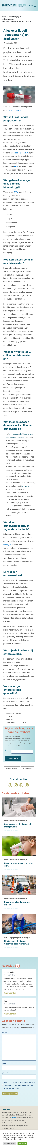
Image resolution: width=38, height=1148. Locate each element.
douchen (9, 505)
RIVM (16, 192)
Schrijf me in (13, 759)
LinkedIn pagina (14, 110)
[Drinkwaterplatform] (14, 6)
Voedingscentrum (21, 153)
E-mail (4, 1073)
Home (4, 17)
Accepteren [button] (22, 1143)
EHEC (16, 166)
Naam (4, 1064)
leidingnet (7, 544)
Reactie (5, 1033)
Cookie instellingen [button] (9, 1143)
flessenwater (26, 486)
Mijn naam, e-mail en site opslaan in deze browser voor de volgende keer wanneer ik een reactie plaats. (19, 1085)
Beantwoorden (9, 993)
